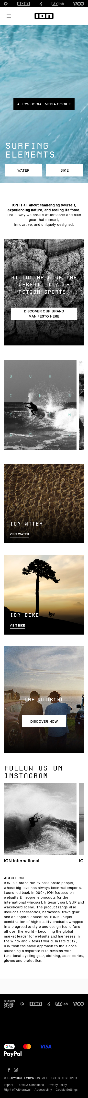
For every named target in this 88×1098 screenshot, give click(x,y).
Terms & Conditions (30, 1085)
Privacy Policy (57, 1085)
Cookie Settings (66, 1090)
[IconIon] (23, 4)
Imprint (8, 1085)
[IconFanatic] (40, 4)
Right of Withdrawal (17, 1090)
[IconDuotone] (6, 4)
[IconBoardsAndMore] (9, 1004)
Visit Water (19, 534)
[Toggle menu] (9, 16)
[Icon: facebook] (9, 1070)
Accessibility (43, 1090)
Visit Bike (17, 625)
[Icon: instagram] (16, 1070)
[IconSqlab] (58, 4)
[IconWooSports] (78, 4)
